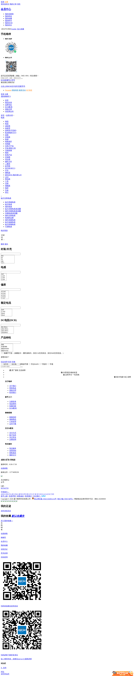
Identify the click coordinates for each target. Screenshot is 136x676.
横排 (2, 244)
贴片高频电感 (10, 202)
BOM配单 (8, 107)
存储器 (7, 157)
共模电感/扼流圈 (11, 213)
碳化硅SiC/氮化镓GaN (13, 175)
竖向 (6, 244)
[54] (7, 258)
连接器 (7, 137)
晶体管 (7, 128)
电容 (6, 124)
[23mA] (6, 315)
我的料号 (8, 21)
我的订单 (13, 4)
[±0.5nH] (5, 297)
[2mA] (6, 310)
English (13, 29)
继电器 (7, 173)
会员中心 (6, 9)
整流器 (7, 179)
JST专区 (29, 90)
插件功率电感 (10, 215)
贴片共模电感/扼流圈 (13, 209)
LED (6, 177)
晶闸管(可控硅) (10, 130)
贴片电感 (8, 204)
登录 (2, 2)
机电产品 (8, 155)
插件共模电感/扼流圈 (13, 211)
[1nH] (3, 274)
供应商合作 (9, 111)
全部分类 (9, 115)
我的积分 (8, 25)
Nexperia (8, 90)
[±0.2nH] (5, 293)
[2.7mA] (6, 312)
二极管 (7, 164)
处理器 (7, 166)
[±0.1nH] (5, 292)
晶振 (6, 135)
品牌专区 (8, 105)
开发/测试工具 (10, 148)
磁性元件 (8, 161)
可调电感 (8, 226)
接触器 (7, 186)
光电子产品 (9, 146)
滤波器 (7, 126)
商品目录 (8, 102)
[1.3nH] (3, 278)
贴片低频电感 (10, 222)
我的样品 (8, 16)
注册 (6, 2)
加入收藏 (20, 29)
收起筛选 (4, 230)
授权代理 (8, 109)
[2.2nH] (3, 280)
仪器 (6, 183)
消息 (18, 4)
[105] (7, 261)
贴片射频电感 (10, 224)
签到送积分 (5, 4)
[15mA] (6, 313)
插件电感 (8, 206)
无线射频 (8, 150)
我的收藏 (8, 18)
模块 (6, 153)
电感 (2, 117)
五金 (6, 190)
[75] (7, 260)
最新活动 (22, 90)
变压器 (7, 159)
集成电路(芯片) (10, 133)
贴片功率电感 (6, 198)
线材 (6, 188)
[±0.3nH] (5, 295)
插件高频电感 (10, 220)
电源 (6, 139)
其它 (6, 192)
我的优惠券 (9, 14)
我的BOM (8, 23)
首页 (6, 100)
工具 (6, 181)
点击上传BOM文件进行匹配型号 (13, 86)
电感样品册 (9, 218)
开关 (6, 170)
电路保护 (8, 141)
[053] (7, 256)
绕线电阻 (15, 90)
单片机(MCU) (10, 168)
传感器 (7, 144)
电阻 (6, 121)
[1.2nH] (3, 276)
